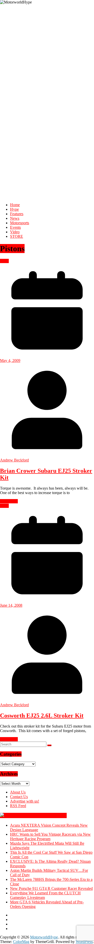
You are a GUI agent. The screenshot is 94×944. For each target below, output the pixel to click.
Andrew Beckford (14, 460)
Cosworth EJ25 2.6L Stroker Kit (41, 715)
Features (16, 214)
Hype (14, 209)
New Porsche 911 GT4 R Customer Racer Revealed (51, 888)
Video (15, 232)
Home (15, 205)
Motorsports (19, 223)
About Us (18, 792)
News (14, 218)
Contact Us (19, 797)
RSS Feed (18, 806)
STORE (16, 236)
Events (15, 227)
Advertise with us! (24, 801)
